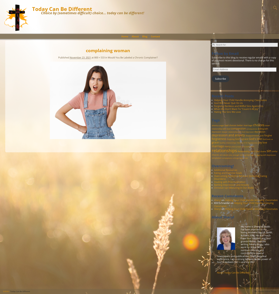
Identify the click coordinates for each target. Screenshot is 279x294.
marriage (218, 146)
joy (260, 142)
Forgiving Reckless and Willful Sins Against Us (238, 106)
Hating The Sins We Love (227, 112)
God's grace (241, 139)
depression (259, 131)
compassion (238, 128)
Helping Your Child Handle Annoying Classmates (240, 100)
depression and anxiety (228, 135)
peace (233, 147)
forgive (268, 135)
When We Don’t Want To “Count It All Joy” (236, 109)
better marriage (244, 125)
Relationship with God (249, 151)
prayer (238, 147)
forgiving (231, 139)
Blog (144, 36)
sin (269, 151)
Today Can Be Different (62, 8)
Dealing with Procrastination (229, 182)
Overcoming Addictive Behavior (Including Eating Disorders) (240, 177)
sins (230, 155)
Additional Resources (225, 170)
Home (124, 36)
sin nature (224, 155)
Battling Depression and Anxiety (231, 184)
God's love (255, 139)
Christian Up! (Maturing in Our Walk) (234, 187)
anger (221, 125)
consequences (251, 129)
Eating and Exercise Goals (228, 173)
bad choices (230, 125)
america (215, 125)
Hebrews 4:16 (242, 143)
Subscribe (220, 78)
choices (258, 125)
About (135, 36)
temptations (227, 158)
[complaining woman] (108, 102)
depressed (250, 132)
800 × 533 (99, 57)
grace (215, 142)
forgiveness (219, 139)
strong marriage (247, 155)
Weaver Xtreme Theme (267, 291)
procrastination (248, 146)
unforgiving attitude (240, 158)
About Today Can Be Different (233, 272)
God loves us (268, 139)
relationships (224, 150)
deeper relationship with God (233, 132)
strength (236, 155)
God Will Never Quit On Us (228, 103)
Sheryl (217, 200)
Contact (155, 36)
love (265, 142)
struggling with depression (265, 155)
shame (263, 151)
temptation (217, 158)
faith (262, 135)
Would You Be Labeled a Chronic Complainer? (133, 57)
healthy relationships (227, 143)
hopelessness (253, 143)
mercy (228, 146)
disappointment (253, 135)
